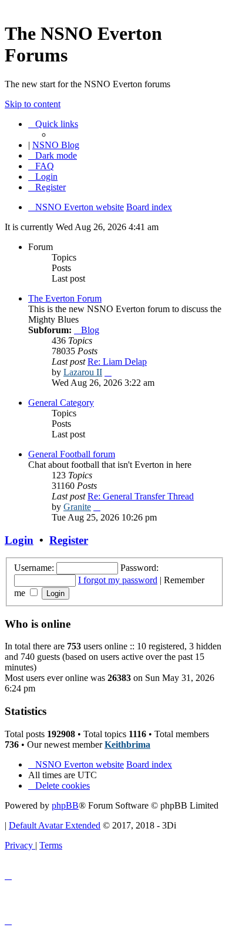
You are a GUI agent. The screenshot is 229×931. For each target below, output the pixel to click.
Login (19, 540)
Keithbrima (127, 744)
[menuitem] (41, 166)
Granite (77, 507)
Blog (90, 330)
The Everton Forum (65, 298)
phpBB (65, 805)
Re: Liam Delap (117, 362)
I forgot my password (117, 580)
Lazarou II (82, 372)
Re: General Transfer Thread (140, 496)
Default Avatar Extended (54, 825)
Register (68, 540)
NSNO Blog (55, 145)
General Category (61, 403)
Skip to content (32, 104)
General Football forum (71, 454)
